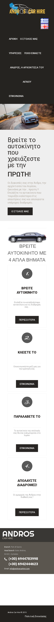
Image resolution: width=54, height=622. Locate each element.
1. (27, 273)
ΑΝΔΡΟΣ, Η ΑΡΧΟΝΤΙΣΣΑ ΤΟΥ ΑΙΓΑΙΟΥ (27, 74)
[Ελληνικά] (45, 20)
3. (27, 401)
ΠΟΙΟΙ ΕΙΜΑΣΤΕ (32, 53)
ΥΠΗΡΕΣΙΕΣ (15, 53)
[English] (45, 25)
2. (27, 337)
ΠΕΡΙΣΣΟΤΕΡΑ (27, 319)
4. (27, 466)
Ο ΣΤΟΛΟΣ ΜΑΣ (29, 38)
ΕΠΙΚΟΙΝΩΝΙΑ (27, 384)
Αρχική (13, 38)
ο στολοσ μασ (20, 211)
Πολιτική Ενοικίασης (36, 616)
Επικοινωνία (16, 96)
